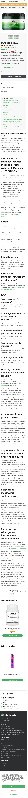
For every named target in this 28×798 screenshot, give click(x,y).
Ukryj (11, 98)
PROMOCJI (11, 4)
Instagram (4, 765)
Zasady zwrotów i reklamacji (9, 751)
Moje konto (4, 741)
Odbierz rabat (5, 739)
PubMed (13, 548)
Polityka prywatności (7, 745)
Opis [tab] (2, 84)
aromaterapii (4, 385)
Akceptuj (13, 786)
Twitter (3, 769)
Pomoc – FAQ (4, 753)
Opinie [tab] (3, 91)
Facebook (3, 763)
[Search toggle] (22, 1)
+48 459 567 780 (5, 726)
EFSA (19, 546)
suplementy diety (6, 214)
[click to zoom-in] (13, 21)
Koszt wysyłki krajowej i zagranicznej (11, 755)
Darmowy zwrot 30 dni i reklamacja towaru (13, 749)
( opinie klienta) (12, 47)
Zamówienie (4, 743)
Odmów (13, 790)
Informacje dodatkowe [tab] (7, 87)
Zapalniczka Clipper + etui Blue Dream (12, 675)
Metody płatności (5, 757)
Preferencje (13, 794)
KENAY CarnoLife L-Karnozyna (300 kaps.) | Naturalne (12, 629)
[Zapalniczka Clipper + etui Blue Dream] (12, 660)
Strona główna (4, 7)
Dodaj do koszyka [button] (12, 635)
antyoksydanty (21, 287)
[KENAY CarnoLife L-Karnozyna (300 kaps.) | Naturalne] (12, 614)
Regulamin (4, 747)
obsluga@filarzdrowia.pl (7, 728)
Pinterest (3, 767)
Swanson (15, 594)
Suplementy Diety (12, 7)
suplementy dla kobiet (10, 289)
